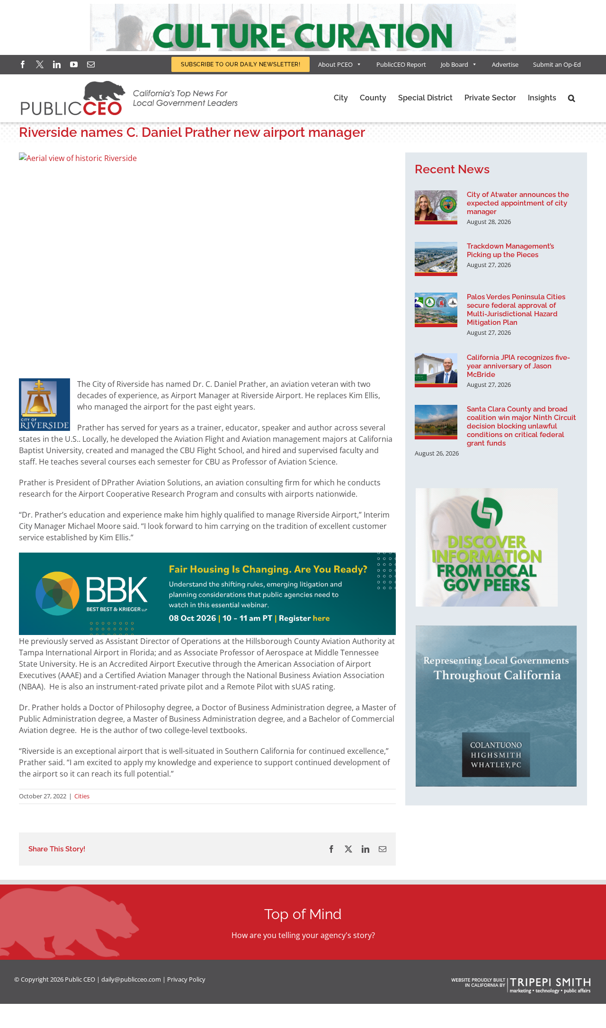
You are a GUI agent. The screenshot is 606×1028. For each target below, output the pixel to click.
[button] (571, 98)
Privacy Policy (186, 979)
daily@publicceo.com (131, 979)
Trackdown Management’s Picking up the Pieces (510, 250)
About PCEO (335, 64)
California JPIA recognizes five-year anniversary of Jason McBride (518, 366)
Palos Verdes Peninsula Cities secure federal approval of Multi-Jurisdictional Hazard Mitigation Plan (516, 310)
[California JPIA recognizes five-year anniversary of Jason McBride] (436, 370)
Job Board (454, 64)
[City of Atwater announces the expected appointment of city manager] (436, 207)
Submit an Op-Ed (557, 64)
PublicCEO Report (401, 64)
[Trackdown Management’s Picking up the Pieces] (436, 259)
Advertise (505, 64)
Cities (81, 796)
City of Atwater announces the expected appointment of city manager (518, 203)
